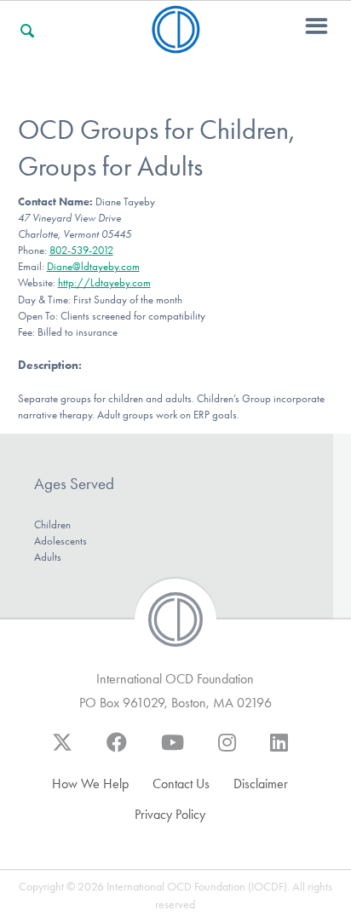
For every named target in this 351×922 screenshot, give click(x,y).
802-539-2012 (81, 250)
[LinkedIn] (279, 751)
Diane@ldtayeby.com (93, 266)
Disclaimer (260, 783)
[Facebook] (116, 751)
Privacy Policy (170, 814)
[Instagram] (227, 751)
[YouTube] (172, 751)
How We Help (90, 783)
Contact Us (181, 783)
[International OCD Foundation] (176, 43)
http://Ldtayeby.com (104, 282)
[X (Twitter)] (62, 751)
